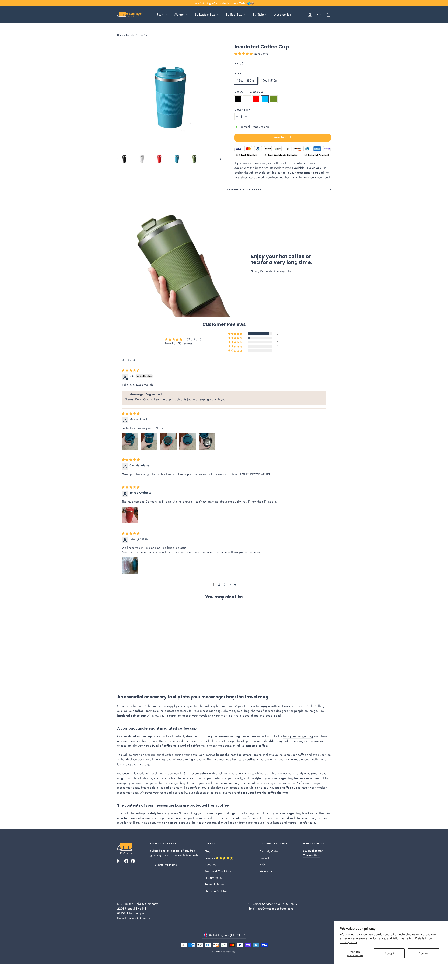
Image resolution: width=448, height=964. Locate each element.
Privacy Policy (348, 942)
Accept (389, 953)
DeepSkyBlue (265, 99)
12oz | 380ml (246, 80)
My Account (267, 871)
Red (256, 99)
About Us (210, 865)
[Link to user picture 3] (168, 441)
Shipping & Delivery (244, 189)
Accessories (282, 14)
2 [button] (219, 584)
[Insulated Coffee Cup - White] (123, 677)
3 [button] (225, 584)
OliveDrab (273, 99)
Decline (423, 953)
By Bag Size (234, 14)
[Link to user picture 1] (130, 441)
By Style (259, 14)
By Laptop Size (205, 14)
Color (249, 91)
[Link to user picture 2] (149, 441)
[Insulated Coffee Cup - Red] (128, 677)
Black (238, 99)
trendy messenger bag (298, 736)
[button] (244, 54)
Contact (264, 858)
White (247, 99)
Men (160, 14)
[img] (131, 370)
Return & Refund (215, 884)
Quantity (242, 109)
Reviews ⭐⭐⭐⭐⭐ (219, 858)
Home (120, 35)
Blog (208, 851)
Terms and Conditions (218, 871)
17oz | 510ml (269, 80)
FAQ (262, 865)
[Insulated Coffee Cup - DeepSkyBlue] (132, 677)
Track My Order (269, 851)
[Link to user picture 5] (206, 441)
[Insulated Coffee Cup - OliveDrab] (136, 677)
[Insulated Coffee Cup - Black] (119, 677)
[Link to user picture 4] (187, 441)
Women (180, 14)
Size (238, 73)
